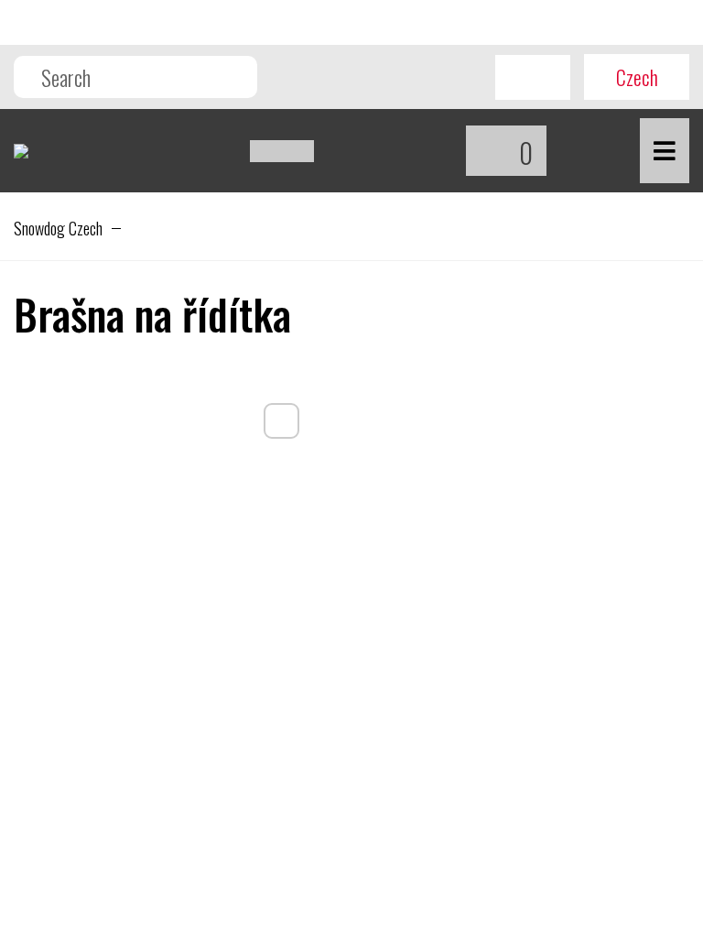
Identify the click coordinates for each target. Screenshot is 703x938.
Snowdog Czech (58, 228)
